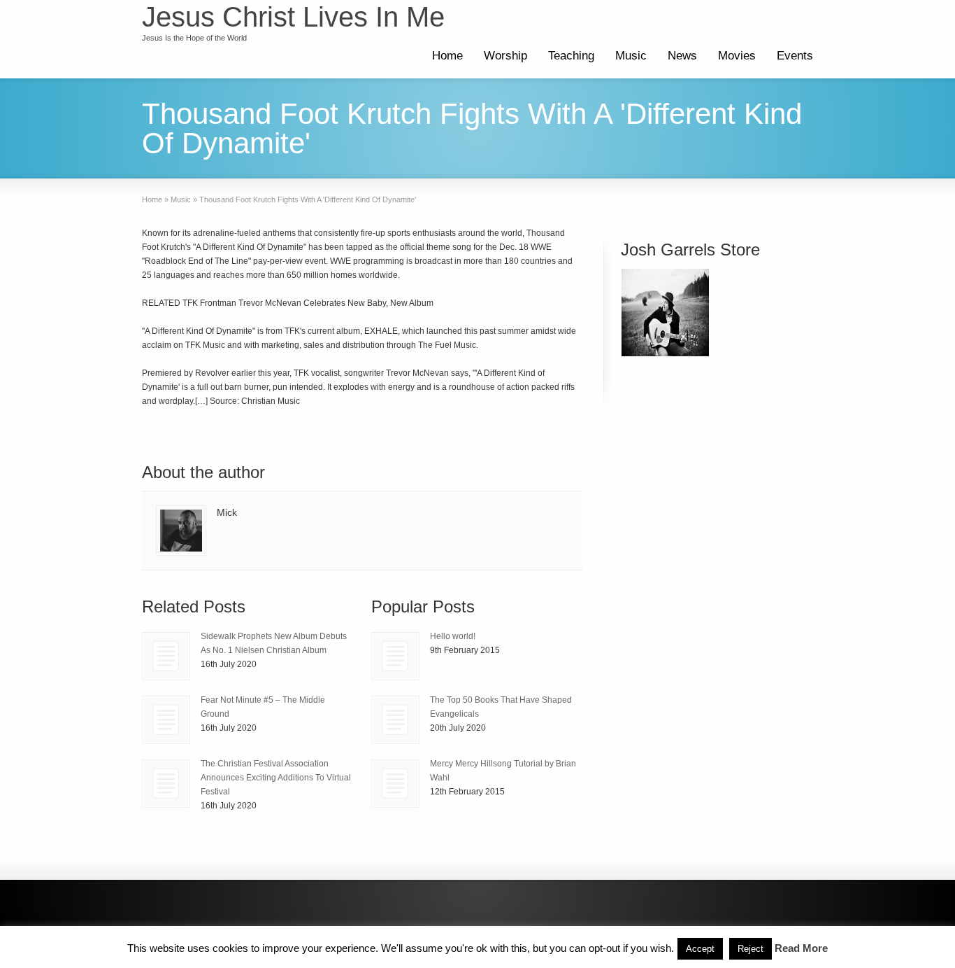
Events (795, 55)
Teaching (571, 55)
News (682, 55)
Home (447, 55)
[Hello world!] (395, 656)
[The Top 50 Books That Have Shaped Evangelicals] (395, 720)
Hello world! (452, 636)
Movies (737, 55)
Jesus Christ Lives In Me (293, 16)
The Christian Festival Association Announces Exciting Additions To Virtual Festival (276, 778)
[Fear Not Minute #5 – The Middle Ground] (166, 720)
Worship (505, 55)
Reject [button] (750, 949)
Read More (801, 948)
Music (631, 55)
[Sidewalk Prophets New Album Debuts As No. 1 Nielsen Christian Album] (166, 656)
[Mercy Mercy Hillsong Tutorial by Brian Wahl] (395, 783)
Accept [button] (700, 949)
